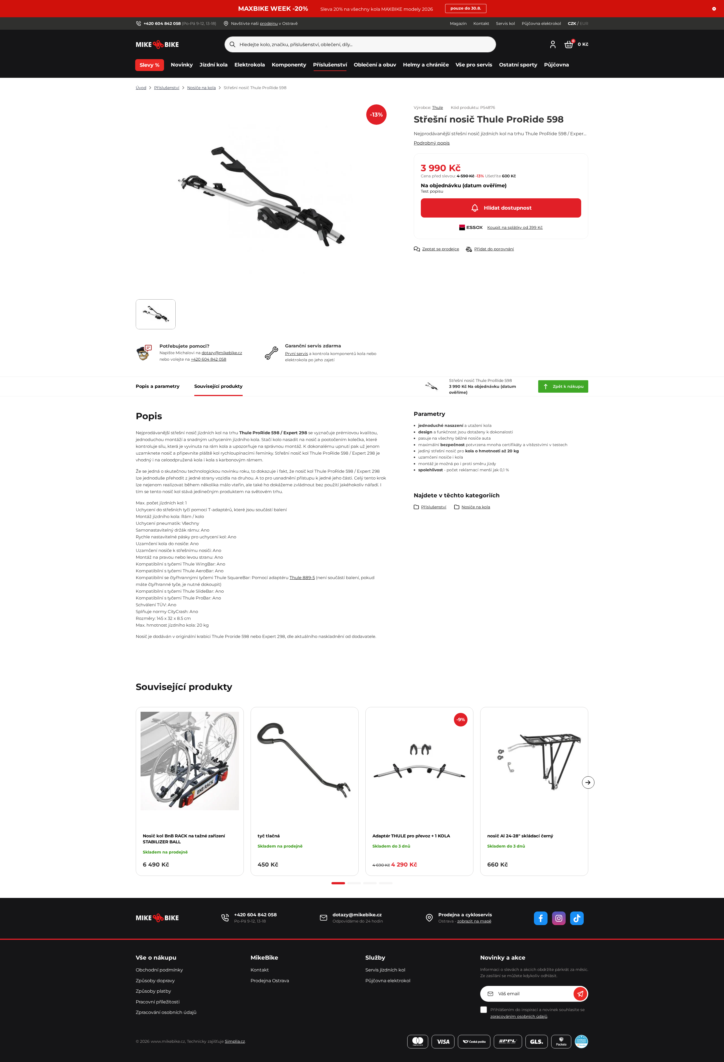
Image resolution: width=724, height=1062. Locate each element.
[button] (714, 8)
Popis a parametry (158, 386)
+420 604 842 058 (208, 359)
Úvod (141, 87)
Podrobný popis (432, 143)
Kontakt (481, 23)
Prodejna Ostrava (270, 980)
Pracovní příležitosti (158, 1002)
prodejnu (269, 23)
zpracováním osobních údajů (518, 1016)
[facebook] (541, 918)
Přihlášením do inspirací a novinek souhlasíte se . (537, 1013)
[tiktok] (577, 918)
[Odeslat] (580, 994)
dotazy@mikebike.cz (222, 352)
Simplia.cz (235, 1041)
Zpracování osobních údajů (166, 1012)
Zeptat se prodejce (440, 248)
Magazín (458, 23)
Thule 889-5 (302, 577)
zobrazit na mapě (474, 921)
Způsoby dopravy (155, 980)
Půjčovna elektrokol (541, 23)
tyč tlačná (269, 836)
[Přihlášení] (552, 44)
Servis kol (505, 23)
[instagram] (559, 918)
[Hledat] (232, 44)
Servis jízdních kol (385, 970)
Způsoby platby (153, 991)
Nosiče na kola (201, 87)
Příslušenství (166, 87)
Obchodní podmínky (159, 970)
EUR (584, 23)
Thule (437, 107)
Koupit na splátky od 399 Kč (515, 227)
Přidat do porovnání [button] (494, 248)
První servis (296, 353)
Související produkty (218, 386)
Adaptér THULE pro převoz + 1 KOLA (411, 836)
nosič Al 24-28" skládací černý (520, 836)
